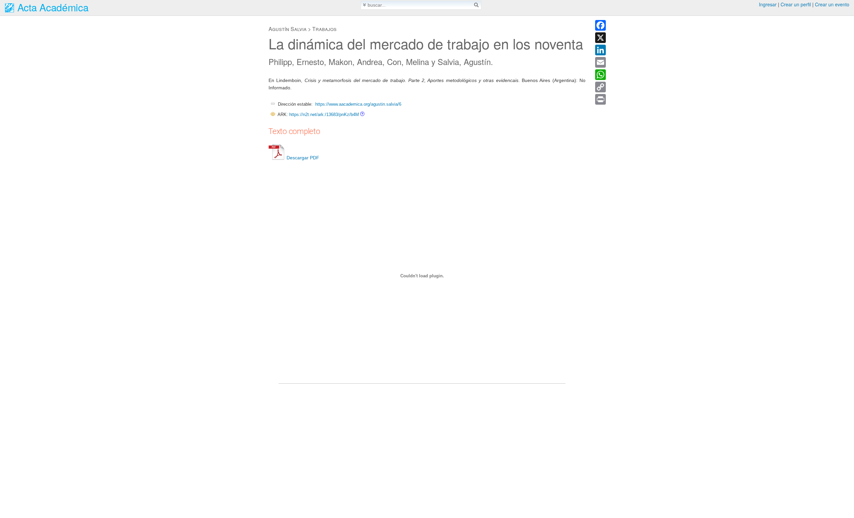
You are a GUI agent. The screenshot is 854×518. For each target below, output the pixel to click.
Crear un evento (832, 4)
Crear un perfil (796, 4)
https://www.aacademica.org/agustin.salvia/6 (358, 104)
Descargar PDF (303, 157)
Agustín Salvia (288, 29)
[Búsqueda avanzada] (364, 5)
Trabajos (324, 29)
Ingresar (768, 4)
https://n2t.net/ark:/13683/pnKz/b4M (324, 114)
